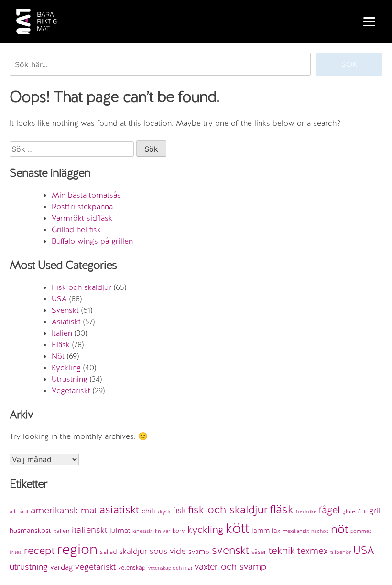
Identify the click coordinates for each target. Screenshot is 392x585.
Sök (349, 64)
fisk (179, 510)
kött (237, 528)
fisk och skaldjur (228, 509)
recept (39, 550)
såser (258, 552)
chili (148, 511)
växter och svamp (231, 567)
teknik (282, 550)
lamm (260, 530)
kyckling (205, 529)
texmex (312, 550)
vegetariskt (95, 566)
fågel (329, 510)
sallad (108, 551)
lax (276, 530)
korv (179, 531)
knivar (162, 531)
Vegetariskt (71, 390)
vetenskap (132, 568)
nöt (339, 528)
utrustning (29, 566)
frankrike (306, 511)
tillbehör (340, 552)
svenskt (230, 550)
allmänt (19, 511)
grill (375, 510)
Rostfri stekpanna (82, 207)
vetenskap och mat (170, 567)
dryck (164, 511)
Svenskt (65, 310)
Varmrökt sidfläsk (82, 218)
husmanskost (30, 530)
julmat (119, 530)
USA (59, 299)
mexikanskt (296, 531)
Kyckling (66, 367)
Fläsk (61, 345)
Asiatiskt (66, 322)
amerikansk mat (64, 510)
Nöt (58, 356)
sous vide (168, 550)
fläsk (282, 509)
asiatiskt (119, 509)
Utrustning (69, 379)
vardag (61, 567)
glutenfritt (354, 511)
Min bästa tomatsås (86, 195)
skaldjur (133, 551)
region (77, 549)
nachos (319, 531)
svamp (198, 551)
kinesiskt (142, 531)
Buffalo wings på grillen (92, 241)
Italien (62, 333)
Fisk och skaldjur (81, 287)
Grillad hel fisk (76, 229)
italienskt (89, 530)
